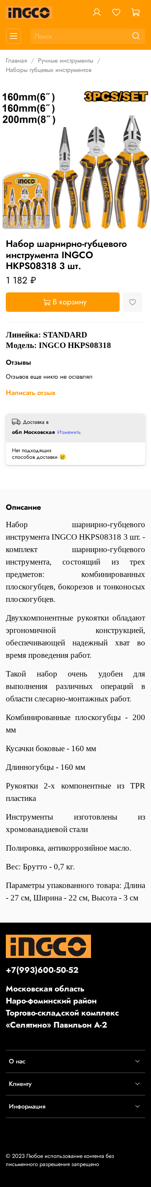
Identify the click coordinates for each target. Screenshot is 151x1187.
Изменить (69, 431)
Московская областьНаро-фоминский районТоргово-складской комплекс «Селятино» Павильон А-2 (62, 1007)
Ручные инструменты (65, 60)
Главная (16, 60)
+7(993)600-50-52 (42, 970)
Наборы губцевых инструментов (48, 69)
